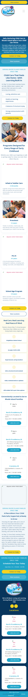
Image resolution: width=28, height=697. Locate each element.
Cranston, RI (14, 466)
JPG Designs (17, 695)
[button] (24, 11)
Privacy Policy (18, 694)
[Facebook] (12, 606)
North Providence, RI (14, 412)
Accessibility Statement (8, 694)
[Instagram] (16, 606)
